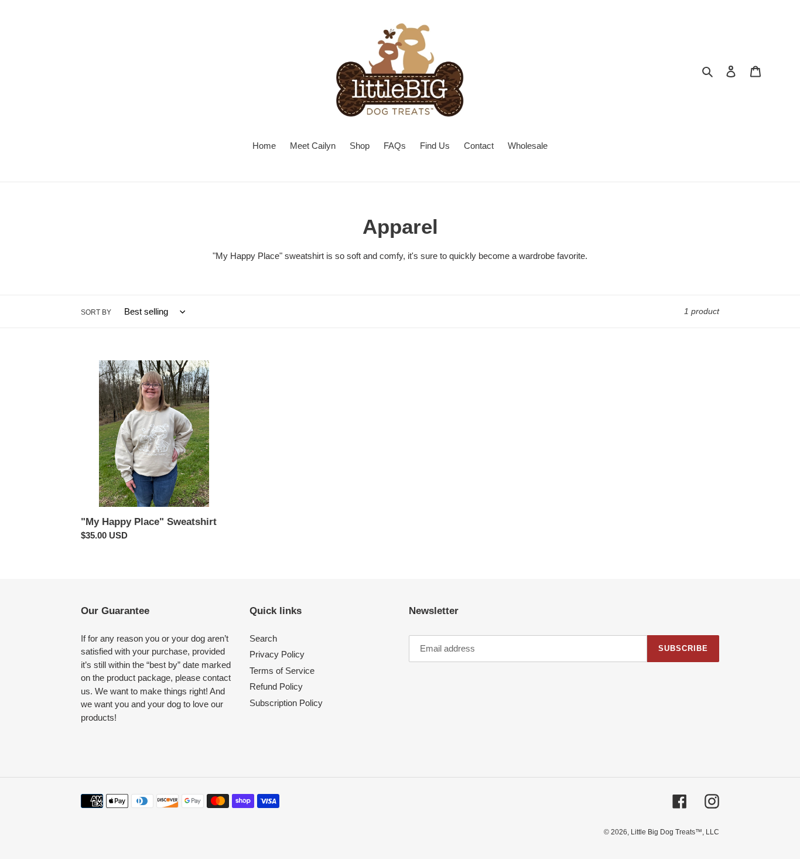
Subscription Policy (286, 703)
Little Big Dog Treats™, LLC (675, 832)
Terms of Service (281, 671)
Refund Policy (276, 686)
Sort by (96, 312)
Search (263, 638)
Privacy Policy (277, 654)
